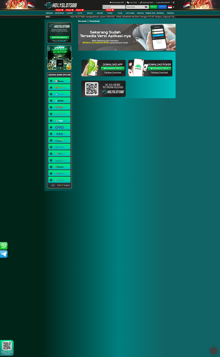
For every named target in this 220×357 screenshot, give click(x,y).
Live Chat (133, 2)
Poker (109, 13)
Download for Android (113, 68)
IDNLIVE (90, 13)
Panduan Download (112, 72)
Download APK (118, 2)
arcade (100, 13)
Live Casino (130, 13)
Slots (79, 13)
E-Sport (70, 13)
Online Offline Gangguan (60, 185)
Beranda (49, 13)
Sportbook (59, 13)
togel (120, 13)
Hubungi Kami (148, 2)
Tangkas (140, 13)
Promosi (170, 13)
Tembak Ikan (150, 13)
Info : (48, 16)
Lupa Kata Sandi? (163, 2)
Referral (160, 13)
